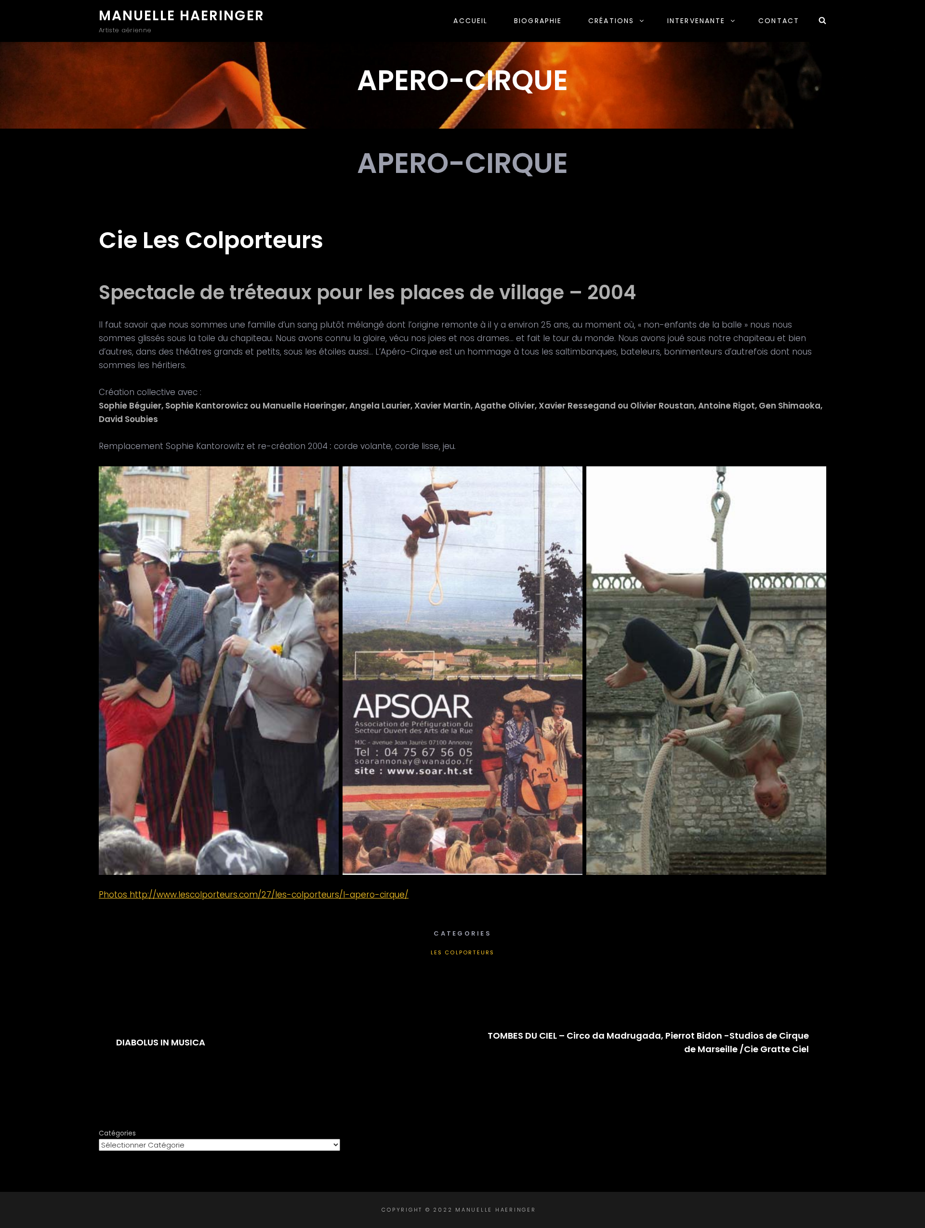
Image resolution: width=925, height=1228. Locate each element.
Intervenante (696, 21)
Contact (778, 21)
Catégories (117, 1133)
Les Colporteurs (463, 952)
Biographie (538, 21)
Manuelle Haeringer (181, 15)
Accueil (470, 21)
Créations (611, 21)
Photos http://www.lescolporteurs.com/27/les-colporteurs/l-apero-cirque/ (254, 894)
